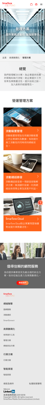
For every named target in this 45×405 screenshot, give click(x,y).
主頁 (4, 58)
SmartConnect (8, 321)
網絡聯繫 (8, 304)
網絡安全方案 (9, 346)
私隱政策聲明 (35, 384)
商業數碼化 (14, 58)
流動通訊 (7, 315)
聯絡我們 (22, 283)
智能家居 (8, 369)
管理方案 (7, 340)
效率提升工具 (9, 335)
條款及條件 (8, 384)
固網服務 (7, 310)
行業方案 (8, 354)
